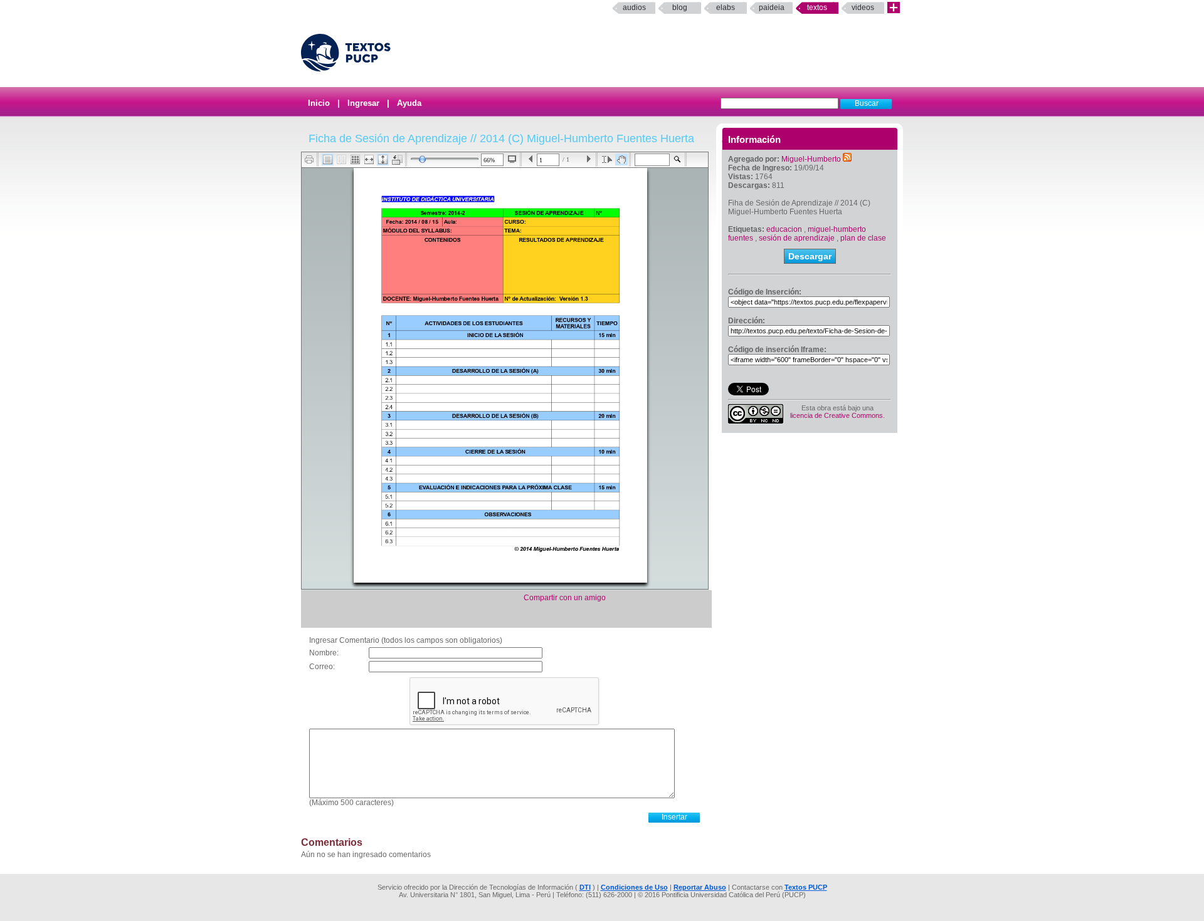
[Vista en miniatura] (355, 159)
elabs (725, 7)
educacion (784, 229)
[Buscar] (678, 159)
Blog (679, 7)
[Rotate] (397, 160)
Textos (817, 7)
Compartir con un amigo (565, 597)
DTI (585, 887)
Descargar (810, 256)
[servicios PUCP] (893, 8)
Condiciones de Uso (634, 887)
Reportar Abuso (699, 887)
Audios (634, 7)
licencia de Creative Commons (836, 415)
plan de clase (863, 238)
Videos (863, 7)
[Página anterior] (531, 159)
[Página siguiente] (588, 159)
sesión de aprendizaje (797, 238)
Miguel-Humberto (811, 159)
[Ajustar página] (383, 159)
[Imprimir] (309, 159)
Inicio (319, 103)
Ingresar (363, 103)
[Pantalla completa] (512, 159)
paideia (771, 7)
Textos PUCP (805, 887)
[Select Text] (607, 159)
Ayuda (409, 103)
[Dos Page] (341, 159)
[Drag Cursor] (621, 159)
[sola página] (328, 159)
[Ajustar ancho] (369, 159)
